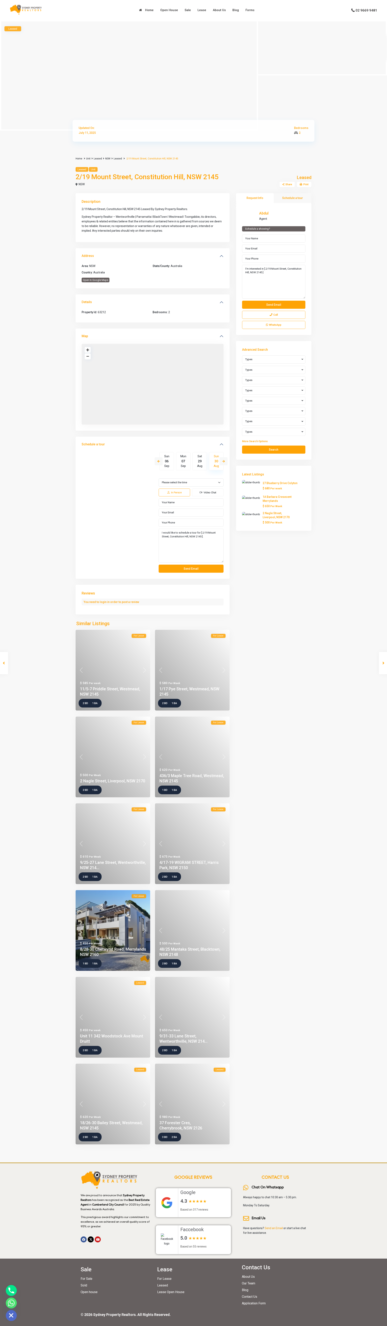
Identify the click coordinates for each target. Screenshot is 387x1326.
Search (273, 449)
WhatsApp (275, 324)
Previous (159, 461)
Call (275, 314)
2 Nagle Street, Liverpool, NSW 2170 (112, 781)
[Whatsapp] (11, 1303)
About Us (219, 10)
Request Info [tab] (255, 198)
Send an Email (274, 1228)
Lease (202, 10)
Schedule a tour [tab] (292, 198)
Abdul (263, 213)
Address (88, 256)
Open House (169, 10)
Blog (235, 10)
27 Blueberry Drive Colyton (280, 483)
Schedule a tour (93, 444)
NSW (107, 158)
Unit (88, 158)
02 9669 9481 (366, 10)
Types (248, 359)
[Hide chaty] (11, 1315)
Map (85, 336)
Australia (176, 266)
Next (224, 461)
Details (87, 302)
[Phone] (11, 1290)
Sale (188, 10)
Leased (98, 158)
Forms (250, 10)
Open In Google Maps (95, 280)
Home (149, 10)
